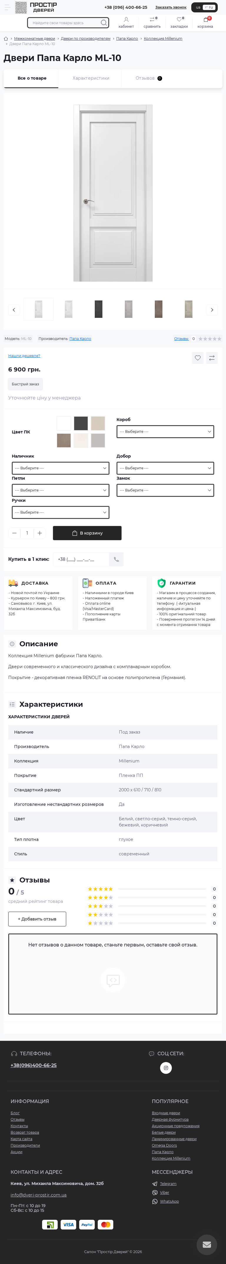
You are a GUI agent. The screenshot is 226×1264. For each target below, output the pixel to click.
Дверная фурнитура (170, 1119)
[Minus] (14, 533)
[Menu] (8, 7)
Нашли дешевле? (24, 356)
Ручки (19, 500)
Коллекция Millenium (163, 38)
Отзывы (17, 1119)
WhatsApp (169, 1201)
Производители (25, 1145)
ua (198, 7)
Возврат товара (25, 1132)
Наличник (23, 456)
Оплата (106, 583)
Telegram (168, 1183)
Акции (16, 1152)
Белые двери (164, 1132)
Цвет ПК (21, 432)
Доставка (35, 583)
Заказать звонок (171, 7)
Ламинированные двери (174, 1139)
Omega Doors (164, 1145)
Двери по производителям (85, 38)
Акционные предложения (176, 1126)
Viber (164, 1192)
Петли (18, 478)
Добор (124, 456)
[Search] (104, 22)
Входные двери (166, 1113)
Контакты (19, 1126)
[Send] (116, 559)
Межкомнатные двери (34, 38)
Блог (15, 1113)
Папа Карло (127, 38)
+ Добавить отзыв (37, 919)
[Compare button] (212, 358)
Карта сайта (21, 1139)
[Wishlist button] (198, 358)
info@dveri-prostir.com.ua (39, 1195)
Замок (123, 478)
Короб (123, 419)
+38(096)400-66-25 (34, 1065)
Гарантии (183, 583)
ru (211, 7)
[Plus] (40, 533)
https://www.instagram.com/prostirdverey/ (166, 1068)
